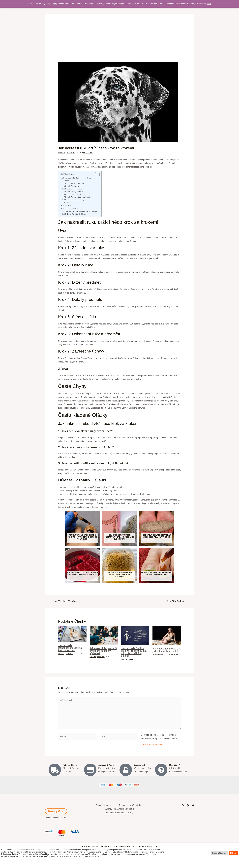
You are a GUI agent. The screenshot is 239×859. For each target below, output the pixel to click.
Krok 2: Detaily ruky (72, 186)
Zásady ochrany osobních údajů (119, 809)
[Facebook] (188, 805)
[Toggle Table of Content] (96, 174)
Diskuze (61, 152)
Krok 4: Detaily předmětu (74, 192)
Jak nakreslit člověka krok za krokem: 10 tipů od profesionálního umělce (134, 652)
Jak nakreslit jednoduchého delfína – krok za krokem (71, 648)
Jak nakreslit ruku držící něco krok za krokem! (79, 178)
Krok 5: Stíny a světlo (73, 194)
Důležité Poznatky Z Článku (75, 214)
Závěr (67, 202)
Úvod (67, 181)
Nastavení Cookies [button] (219, 853)
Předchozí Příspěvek (66, 601)
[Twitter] (193, 805)
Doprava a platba (103, 805)
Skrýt (209, 4)
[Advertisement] (119, 43)
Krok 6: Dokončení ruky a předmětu (78, 197)
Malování (71, 152)
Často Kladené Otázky (70, 209)
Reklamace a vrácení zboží (131, 805)
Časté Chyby (66, 205)
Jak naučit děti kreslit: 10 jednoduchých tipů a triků (166, 649)
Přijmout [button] (233, 853)
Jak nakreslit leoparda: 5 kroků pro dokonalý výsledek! (103, 651)
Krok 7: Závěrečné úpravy (74, 200)
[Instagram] (182, 805)
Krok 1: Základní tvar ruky (74, 183)
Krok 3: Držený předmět (74, 189)
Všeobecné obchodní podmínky (119, 812)
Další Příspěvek (175, 601)
